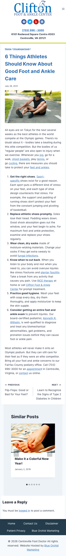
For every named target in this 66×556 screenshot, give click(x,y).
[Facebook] (24, 21)
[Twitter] (30, 21)
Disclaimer (51, 523)
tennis (41, 159)
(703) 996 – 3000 (33, 30)
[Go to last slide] (16, 453)
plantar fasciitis (50, 272)
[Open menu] (63, 8)
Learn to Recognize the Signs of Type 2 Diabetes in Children (48, 392)
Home (11, 523)
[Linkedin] (42, 21)
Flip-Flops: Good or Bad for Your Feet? (17, 390)
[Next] (49, 453)
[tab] (27, 484)
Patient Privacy (16, 530)
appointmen (34, 369)
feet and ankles (39, 167)
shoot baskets (21, 159)
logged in (24, 510)
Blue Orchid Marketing (45, 530)
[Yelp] (36, 21)
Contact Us (30, 523)
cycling (13, 163)
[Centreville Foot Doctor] (33, 8)
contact (23, 373)
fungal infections (28, 255)
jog (41, 155)
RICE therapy (45, 280)
